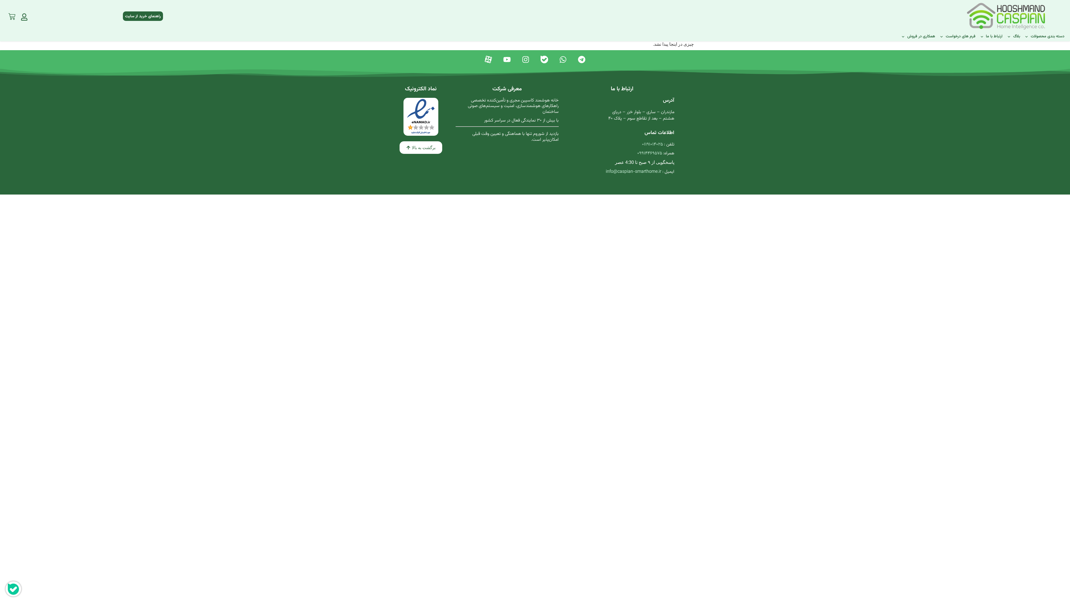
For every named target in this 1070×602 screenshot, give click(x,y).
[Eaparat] (488, 59)
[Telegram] (581, 59)
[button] (421, 147)
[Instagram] (525, 59)
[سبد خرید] (11, 15)
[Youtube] (507, 59)
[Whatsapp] (563, 59)
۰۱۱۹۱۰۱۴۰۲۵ (652, 144)
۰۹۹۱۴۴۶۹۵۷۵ (649, 153)
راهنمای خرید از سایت (143, 16)
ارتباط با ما (994, 36)
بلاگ (1016, 36)
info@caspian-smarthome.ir (633, 171)
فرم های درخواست (961, 36)
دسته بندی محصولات (1047, 36)
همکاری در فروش (921, 36)
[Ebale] (544, 59)
